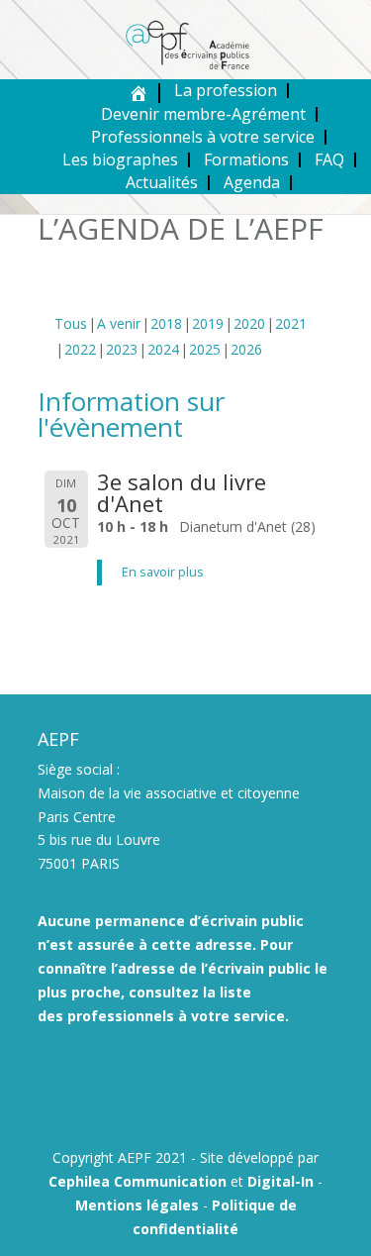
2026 (246, 349)
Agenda (252, 182)
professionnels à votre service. (178, 1015)
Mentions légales (137, 1205)
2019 (208, 323)
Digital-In (280, 1181)
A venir (118, 323)
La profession (225, 90)
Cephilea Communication (137, 1181)
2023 (122, 349)
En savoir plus (163, 572)
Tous (70, 323)
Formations (246, 159)
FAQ (329, 159)
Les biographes (120, 159)
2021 (291, 323)
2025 (205, 349)
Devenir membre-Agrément (203, 114)
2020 (249, 323)
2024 (163, 349)
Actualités (162, 182)
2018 (166, 323)
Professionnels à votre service (203, 137)
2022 (80, 349)
